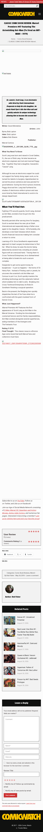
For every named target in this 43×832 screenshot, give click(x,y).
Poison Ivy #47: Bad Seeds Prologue (27, 680)
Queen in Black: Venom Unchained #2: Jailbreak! (27, 656)
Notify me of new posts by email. (18, 791)
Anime (11, 513)
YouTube (20, 501)
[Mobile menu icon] (39, 14)
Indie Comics (19, 513)
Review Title (8, 771)
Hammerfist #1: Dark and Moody (27, 644)
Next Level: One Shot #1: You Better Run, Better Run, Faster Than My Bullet (27, 632)
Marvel (12, 510)
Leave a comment (32, 575)
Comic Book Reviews (22, 573)
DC (17, 510)
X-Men (6, 510)
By (9, 575)
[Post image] (9, 620)
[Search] (37, 6)
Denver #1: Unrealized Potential (26, 618)
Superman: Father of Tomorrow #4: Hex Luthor (27, 668)
